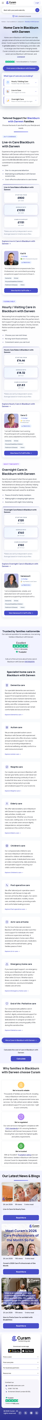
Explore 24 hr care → (12, 951)
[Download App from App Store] (27, 1351)
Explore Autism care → (13, 754)
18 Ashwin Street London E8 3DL (19, 1391)
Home (3, 22)
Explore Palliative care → (14, 1030)
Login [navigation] (37, 3)
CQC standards (11, 1128)
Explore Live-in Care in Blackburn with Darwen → (18, 242)
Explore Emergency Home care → (17, 991)
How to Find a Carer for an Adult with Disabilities (18, 1318)
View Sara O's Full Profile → (21, 453)
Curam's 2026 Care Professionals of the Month (19, 1264)
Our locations (11, 22)
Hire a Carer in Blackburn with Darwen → (21, 1040)
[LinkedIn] (36, 1413)
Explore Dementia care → (14, 715)
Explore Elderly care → (13, 833)
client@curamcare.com (16, 1385)
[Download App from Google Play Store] (14, 1351)
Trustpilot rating (24, 1155)
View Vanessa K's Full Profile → (21, 613)
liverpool (20, 22)
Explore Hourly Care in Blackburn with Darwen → (18, 405)
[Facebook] (20, 1413)
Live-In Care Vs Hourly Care (14, 1209)
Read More (21, 1217)
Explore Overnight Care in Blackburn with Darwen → (20, 565)
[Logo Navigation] (11, 2)
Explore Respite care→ (13, 791)
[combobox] (21, 10)
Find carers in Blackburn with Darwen (21, 68)
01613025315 (30, 662)
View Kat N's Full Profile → (21, 290)
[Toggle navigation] (3, 3)
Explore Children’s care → (14, 872)
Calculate (21, 1058)
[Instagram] (31, 1413)
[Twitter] (25, 1413)
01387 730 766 (13, 1388)
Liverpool (21, 57)
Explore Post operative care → (16, 909)
